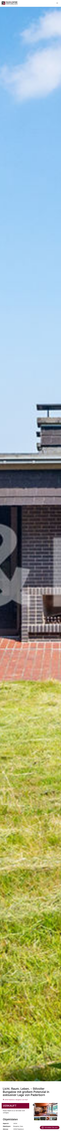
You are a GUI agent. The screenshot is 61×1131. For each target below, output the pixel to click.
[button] (49, 1127)
